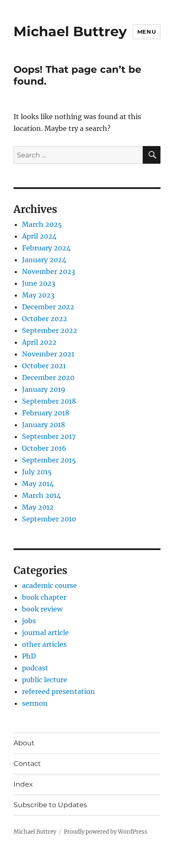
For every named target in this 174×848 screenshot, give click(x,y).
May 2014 (38, 483)
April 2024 (39, 236)
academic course (49, 585)
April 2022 (39, 342)
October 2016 (44, 448)
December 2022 (48, 307)
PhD (29, 656)
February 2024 (46, 248)
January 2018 (43, 424)
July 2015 (37, 472)
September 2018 (49, 401)
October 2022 (44, 318)
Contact (27, 764)
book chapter (44, 597)
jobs (29, 621)
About (24, 743)
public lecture (44, 679)
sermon (35, 703)
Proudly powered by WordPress (105, 831)
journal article (45, 632)
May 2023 (38, 295)
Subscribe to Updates (50, 805)
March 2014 (41, 495)
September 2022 (49, 330)
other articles (44, 644)
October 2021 (44, 366)
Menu (146, 31)
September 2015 (49, 460)
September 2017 (49, 436)
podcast (35, 668)
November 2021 (48, 354)
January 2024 (44, 259)
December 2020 (48, 377)
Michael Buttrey (70, 31)
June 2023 (38, 283)
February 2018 (45, 413)
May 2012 (38, 507)
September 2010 (49, 519)
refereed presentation (58, 691)
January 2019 (43, 389)
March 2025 (42, 224)
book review (42, 609)
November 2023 (48, 271)
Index (23, 784)
